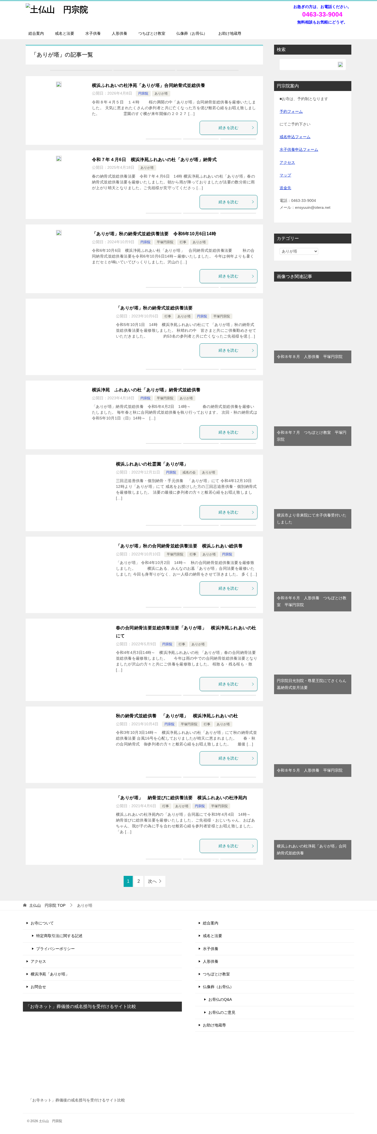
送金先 (285, 188)
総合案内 (36, 33)
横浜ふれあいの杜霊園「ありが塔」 (154, 464)
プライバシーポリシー (55, 948)
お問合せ (38, 987)
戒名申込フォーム (295, 137)
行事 (183, 242)
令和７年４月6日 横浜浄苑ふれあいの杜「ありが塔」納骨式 (154, 159)
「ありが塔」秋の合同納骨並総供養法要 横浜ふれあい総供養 (179, 546)
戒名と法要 (64, 33)
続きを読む (228, 127)
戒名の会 (189, 472)
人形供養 (119, 33)
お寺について (42, 923)
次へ (152, 881)
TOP (47, 905)
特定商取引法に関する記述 (59, 936)
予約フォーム (291, 111)
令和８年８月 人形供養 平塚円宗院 (310, 356)
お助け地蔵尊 (229, 33)
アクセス (287, 162)
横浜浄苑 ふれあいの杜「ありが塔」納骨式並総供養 (146, 389)
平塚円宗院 (165, 242)
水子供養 (93, 33)
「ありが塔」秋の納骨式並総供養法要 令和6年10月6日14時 (154, 233)
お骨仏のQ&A (220, 999)
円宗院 (143, 93)
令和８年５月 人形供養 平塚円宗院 (310, 770)
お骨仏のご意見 (221, 1012)
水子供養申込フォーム (299, 149)
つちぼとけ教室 (151, 33)
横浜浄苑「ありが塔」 (50, 974)
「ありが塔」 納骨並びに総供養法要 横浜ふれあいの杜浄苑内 (181, 797)
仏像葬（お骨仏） (191, 33)
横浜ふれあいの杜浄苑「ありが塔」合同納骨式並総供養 (148, 85)
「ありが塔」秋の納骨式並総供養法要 (154, 308)
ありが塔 (161, 93)
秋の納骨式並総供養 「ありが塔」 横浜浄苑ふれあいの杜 (177, 715)
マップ (285, 175)
